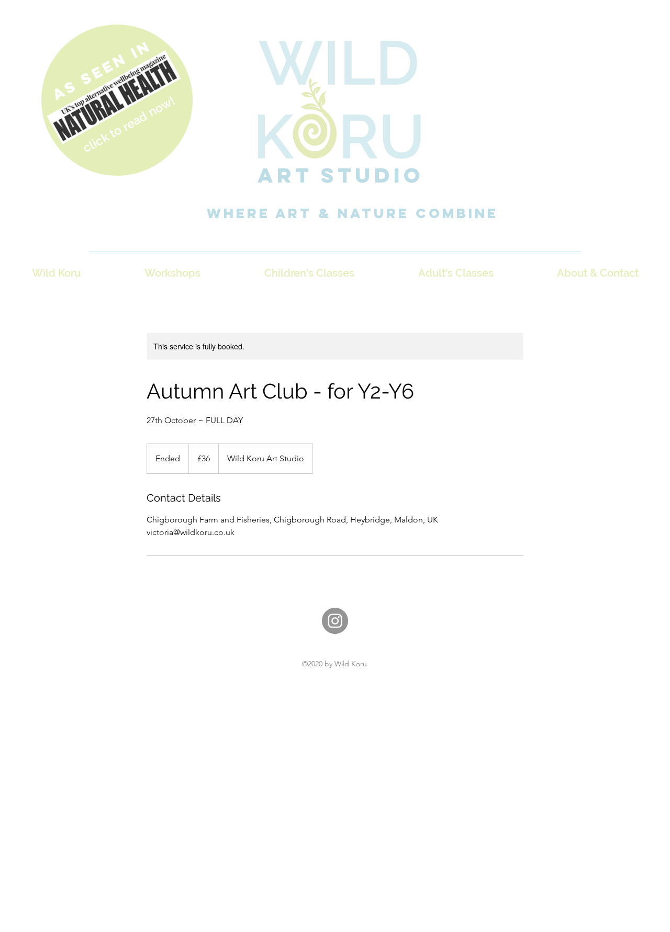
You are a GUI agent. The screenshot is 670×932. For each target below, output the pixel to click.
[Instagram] (335, 621)
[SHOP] (117, 100)
